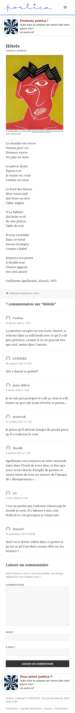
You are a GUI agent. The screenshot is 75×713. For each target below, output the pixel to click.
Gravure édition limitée (41, 131)
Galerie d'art (61, 708)
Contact (48, 708)
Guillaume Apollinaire (20, 293)
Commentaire (15, 584)
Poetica (10, 698)
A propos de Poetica (30, 708)
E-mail (11, 647)
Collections (12, 708)
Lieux (36, 293)
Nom (10, 632)
